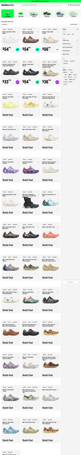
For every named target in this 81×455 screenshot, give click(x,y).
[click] (18, 32)
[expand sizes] (77, 40)
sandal (49, 29)
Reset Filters (70, 282)
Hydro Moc (10, 29)
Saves (71, 5)
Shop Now (48, 1)
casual (29, 322)
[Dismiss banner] (79, 1)
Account (77, 5)
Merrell (4, 29)
